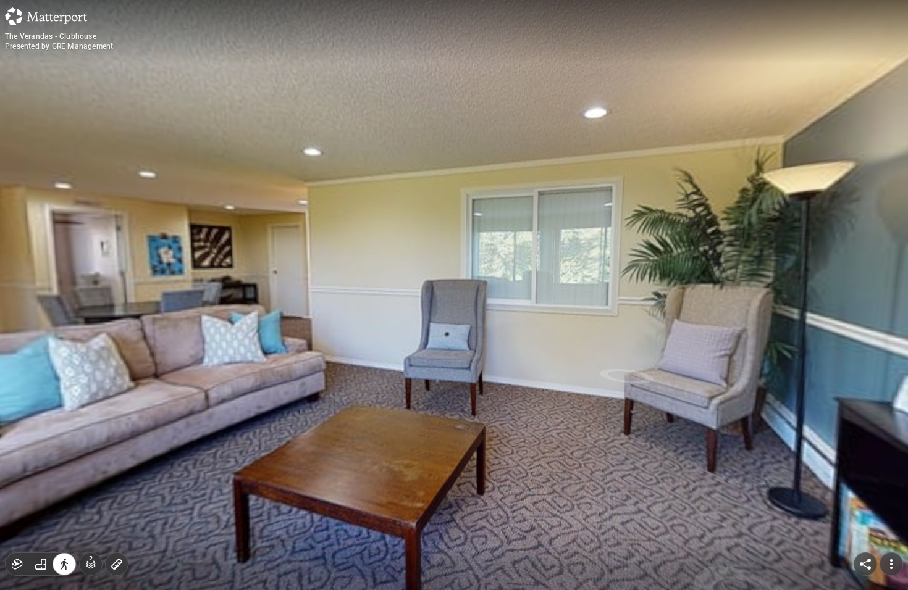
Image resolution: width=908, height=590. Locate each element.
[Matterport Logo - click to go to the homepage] (46, 16)
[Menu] (891, 564)
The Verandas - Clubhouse (50, 36)
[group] (41, 564)
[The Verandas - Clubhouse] (454, 295)
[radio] (17, 564)
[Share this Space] (865, 564)
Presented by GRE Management (59, 46)
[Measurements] (116, 564)
